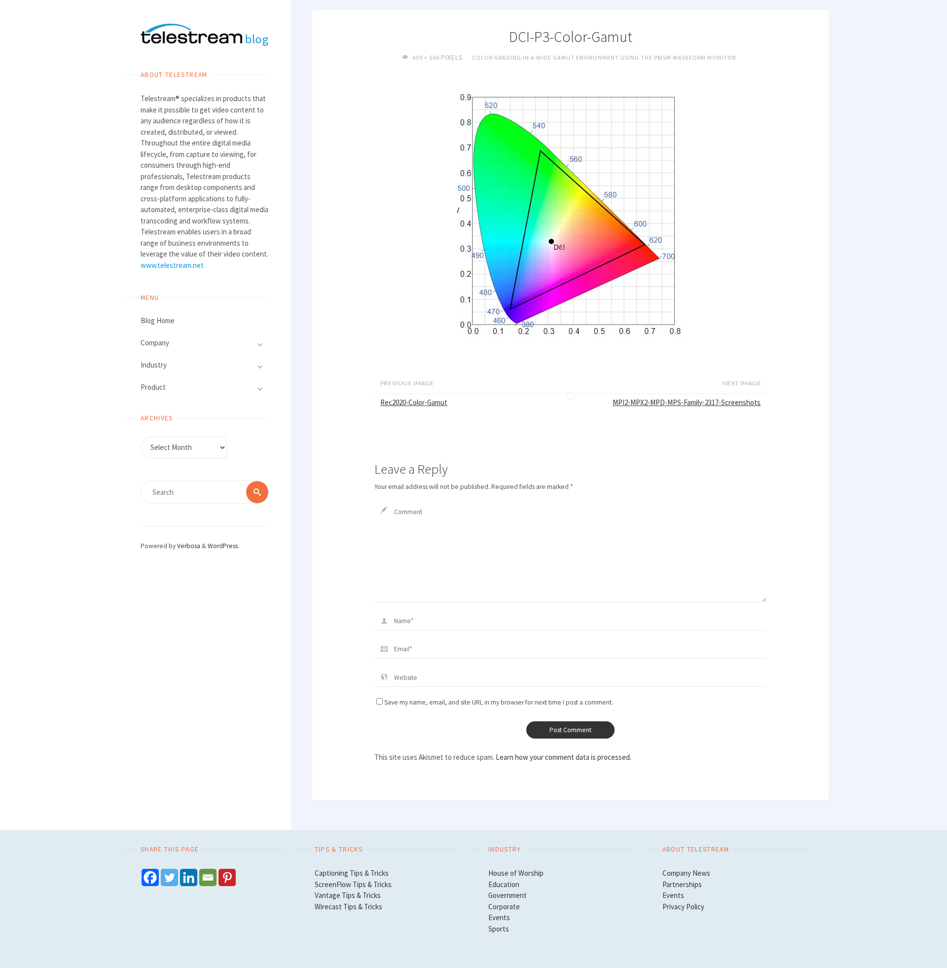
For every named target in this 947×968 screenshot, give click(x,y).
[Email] (208, 877)
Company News (686, 873)
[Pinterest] (227, 877)
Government (507, 895)
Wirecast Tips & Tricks (348, 906)
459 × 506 (426, 57)
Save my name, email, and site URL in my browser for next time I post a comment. (498, 702)
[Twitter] (169, 877)
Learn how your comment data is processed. (563, 757)
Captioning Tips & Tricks (352, 873)
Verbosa (188, 546)
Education (503, 884)
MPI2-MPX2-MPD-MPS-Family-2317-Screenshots (687, 402)
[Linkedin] (188, 877)
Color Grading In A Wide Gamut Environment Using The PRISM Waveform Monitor (603, 57)
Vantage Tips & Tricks (348, 895)
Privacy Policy (683, 906)
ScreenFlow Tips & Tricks (353, 884)
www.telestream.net (172, 265)
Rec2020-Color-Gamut (413, 402)
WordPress (223, 546)
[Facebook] (150, 877)
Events (499, 917)
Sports (498, 928)
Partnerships (682, 884)
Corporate (504, 906)
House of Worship (516, 873)
